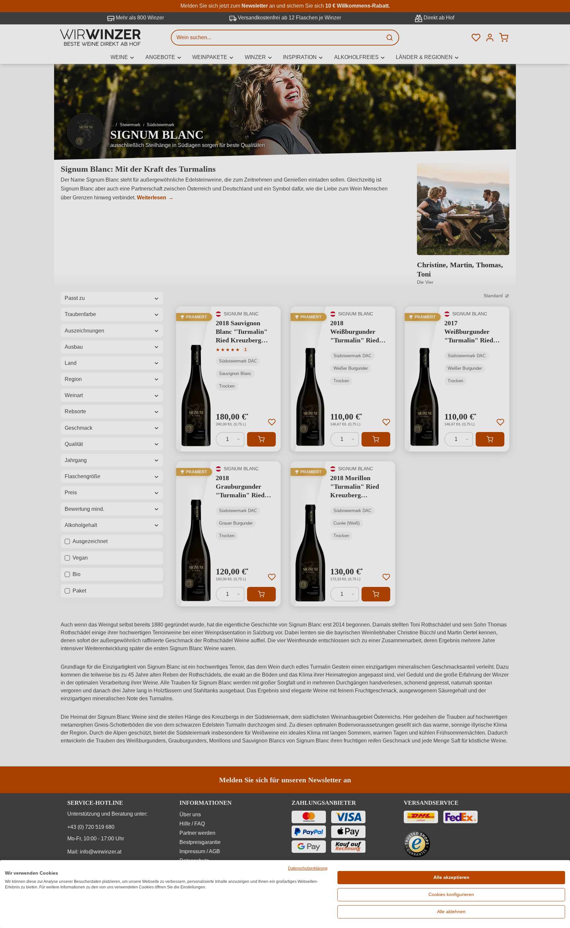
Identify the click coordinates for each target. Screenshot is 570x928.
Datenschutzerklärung (308, 868)
